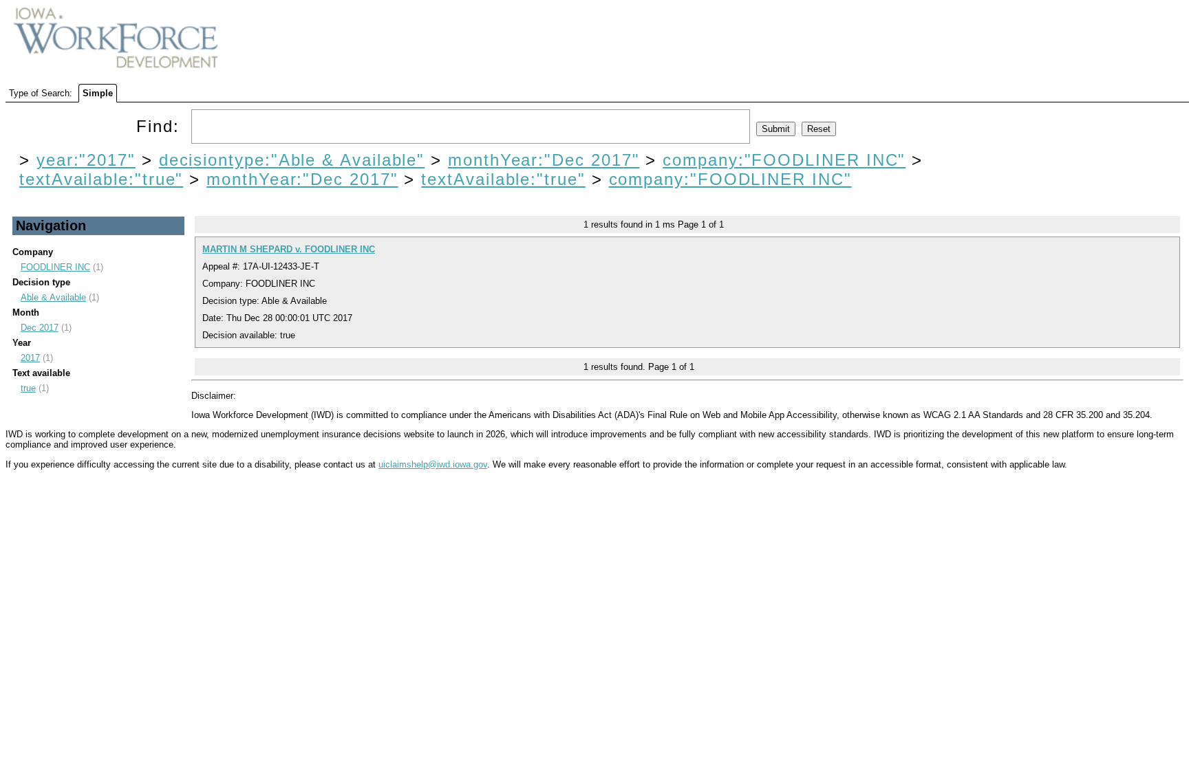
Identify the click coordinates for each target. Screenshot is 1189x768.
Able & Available (53, 297)
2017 (30, 358)
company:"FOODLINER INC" (784, 160)
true (28, 388)
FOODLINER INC (55, 267)
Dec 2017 (39, 327)
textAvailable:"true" (101, 179)
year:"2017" (86, 160)
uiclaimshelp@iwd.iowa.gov (432, 464)
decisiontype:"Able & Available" (292, 160)
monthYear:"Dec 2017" (543, 160)
